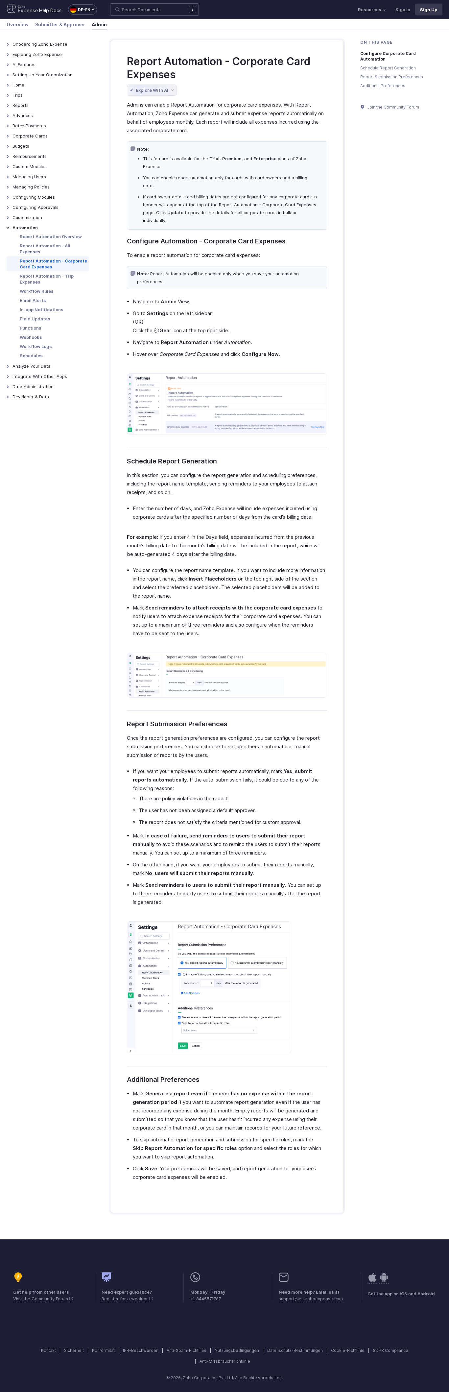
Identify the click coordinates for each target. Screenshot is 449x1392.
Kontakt (48, 1350)
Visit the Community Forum (41, 1298)
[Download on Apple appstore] (384, 1280)
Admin (99, 24)
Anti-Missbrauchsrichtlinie (225, 1361)
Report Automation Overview (51, 236)
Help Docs (50, 10)
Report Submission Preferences (177, 724)
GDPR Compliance (390, 1350)
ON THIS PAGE (376, 42)
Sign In (402, 9)
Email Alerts (33, 300)
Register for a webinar (125, 1298)
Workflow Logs (36, 346)
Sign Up (428, 9)
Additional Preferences (163, 1079)
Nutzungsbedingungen (237, 1350)
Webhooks (31, 337)
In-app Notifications (41, 309)
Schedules (31, 355)
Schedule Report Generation (172, 461)
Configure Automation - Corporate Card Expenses (206, 241)
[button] (79, 9)
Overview (18, 24)
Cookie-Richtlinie (348, 1350)
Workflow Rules (37, 291)
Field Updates (35, 318)
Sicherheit (74, 1350)
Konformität (103, 1350)
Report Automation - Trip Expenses (47, 279)
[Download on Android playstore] (372, 1280)
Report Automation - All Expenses (45, 248)
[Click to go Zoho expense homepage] (22, 9)
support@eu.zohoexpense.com (311, 1298)
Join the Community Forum (392, 107)
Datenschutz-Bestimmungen (295, 1350)
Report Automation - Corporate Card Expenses (53, 263)
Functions (30, 328)
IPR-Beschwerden (140, 1350)
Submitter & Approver (60, 24)
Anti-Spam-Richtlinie (186, 1350)
